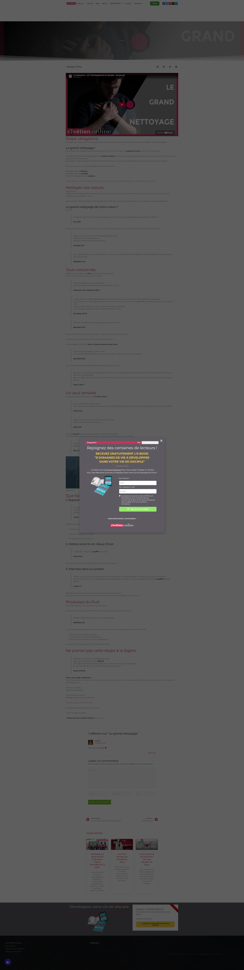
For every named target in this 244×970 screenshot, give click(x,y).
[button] (161, 440)
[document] (122, 485)
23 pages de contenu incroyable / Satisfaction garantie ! (122, 519)
